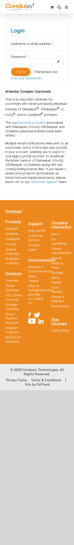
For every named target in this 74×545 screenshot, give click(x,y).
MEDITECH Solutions (13, 339)
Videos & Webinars (57, 299)
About (55, 234)
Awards (56, 258)
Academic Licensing (12, 261)
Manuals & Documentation (37, 269)
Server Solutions (12, 288)
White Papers (33, 279)
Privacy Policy (16, 380)
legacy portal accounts (29, 122)
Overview (11, 280)
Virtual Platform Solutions (12, 318)
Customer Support (44, 182)
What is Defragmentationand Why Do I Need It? (37, 294)
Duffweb (43, 384)
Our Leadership (59, 241)
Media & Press (57, 265)
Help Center (37, 230)
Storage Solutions (12, 307)
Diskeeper (12, 239)
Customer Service (35, 238)
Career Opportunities (60, 251)
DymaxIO (12, 228)
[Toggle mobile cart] (52, 7)
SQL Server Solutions (13, 297)
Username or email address (32, 44)
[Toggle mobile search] (59, 7)
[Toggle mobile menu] (67, 7)
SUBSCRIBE (60, 331)
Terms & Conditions (46, 380)
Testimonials (60, 306)
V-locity (10, 244)
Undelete (11, 234)
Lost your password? (26, 78)
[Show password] (58, 61)
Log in (21, 71)
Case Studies (56, 289)
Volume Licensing (12, 251)
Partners (57, 273)
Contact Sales (34, 247)
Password (19, 57)
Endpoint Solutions (12, 330)
